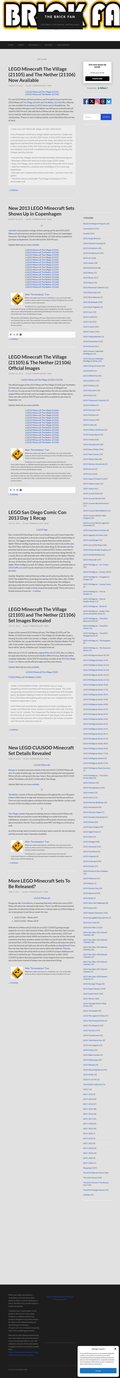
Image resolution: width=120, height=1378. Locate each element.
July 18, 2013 (14, 523)
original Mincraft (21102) (49, 652)
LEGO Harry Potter (91, 449)
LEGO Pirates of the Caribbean (95, 871)
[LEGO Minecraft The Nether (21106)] (42, 94)
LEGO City (87, 322)
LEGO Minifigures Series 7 (93, 753)
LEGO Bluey (88, 273)
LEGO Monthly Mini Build (93, 817)
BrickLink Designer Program (94, 223)
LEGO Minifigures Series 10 (94, 655)
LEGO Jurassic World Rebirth (95, 510)
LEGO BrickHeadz (90, 302)
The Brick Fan (60, 17)
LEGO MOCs (88, 797)
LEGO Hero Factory (91, 454)
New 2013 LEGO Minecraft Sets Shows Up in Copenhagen (41, 211)
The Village (13, 813)
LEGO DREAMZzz (90, 376)
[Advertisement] (97, 170)
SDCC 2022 (88, 1143)
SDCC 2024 (88, 1153)
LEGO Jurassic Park (91, 493)
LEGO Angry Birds (90, 238)
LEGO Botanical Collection (94, 287)
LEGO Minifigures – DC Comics (96, 564)
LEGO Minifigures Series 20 (94, 704)
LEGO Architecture (91, 253)
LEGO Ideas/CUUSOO (92, 479)
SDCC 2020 (88, 1133)
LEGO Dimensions (90, 341)
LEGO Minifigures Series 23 (94, 719)
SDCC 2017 (88, 1119)
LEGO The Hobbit (90, 1011)
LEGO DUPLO (89, 381)
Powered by (91, 88)
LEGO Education (90, 390)
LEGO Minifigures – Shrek (93, 606)
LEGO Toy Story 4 (90, 1030)
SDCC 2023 (88, 1148)
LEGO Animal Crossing (92, 243)
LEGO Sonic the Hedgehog (94, 903)
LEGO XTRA (88, 1074)
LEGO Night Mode (90, 832)
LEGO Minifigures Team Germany (96, 768)
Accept (98, 1371)
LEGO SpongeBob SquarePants (95, 918)
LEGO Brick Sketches (91, 297)
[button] (115, 1349)
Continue (14, 190)
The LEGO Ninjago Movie (93, 1190)
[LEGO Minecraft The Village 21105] (42, 672)
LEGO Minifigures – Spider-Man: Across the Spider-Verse (96, 612)
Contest (86, 233)
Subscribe (97, 78)
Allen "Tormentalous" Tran (39, 86)
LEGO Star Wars (89, 927)
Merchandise (63, 45)
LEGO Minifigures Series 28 (94, 743)
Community (88, 228)
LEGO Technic (88, 998)
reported (39, 773)
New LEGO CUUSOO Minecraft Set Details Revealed (41, 750)
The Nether (13, 794)
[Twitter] (14, 334)
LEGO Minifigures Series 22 (94, 714)
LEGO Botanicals (90, 292)
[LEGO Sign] (41, 529)
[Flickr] (21, 334)
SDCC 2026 (88, 1163)
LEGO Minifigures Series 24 (94, 724)
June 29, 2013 (14, 759)
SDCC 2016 (88, 1114)
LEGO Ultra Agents (91, 1045)
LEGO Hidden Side (90, 459)
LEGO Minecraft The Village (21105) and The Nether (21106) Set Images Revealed (41, 614)
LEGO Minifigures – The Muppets (96, 640)
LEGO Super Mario (90, 994)
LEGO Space (88, 908)
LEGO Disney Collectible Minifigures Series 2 (93, 359)
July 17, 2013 (14, 626)
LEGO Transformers (91, 1035)
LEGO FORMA (89, 405)
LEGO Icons (88, 474)
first (41, 111)
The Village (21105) (31, 102)
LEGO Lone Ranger (91, 540)
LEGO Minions (89, 783)
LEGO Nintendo (89, 846)
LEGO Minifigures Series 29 (94, 748)
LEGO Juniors (88, 488)
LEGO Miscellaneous (91, 787)
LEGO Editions (89, 385)
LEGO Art (87, 258)
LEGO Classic (88, 327)
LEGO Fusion (88, 425)
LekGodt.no (13, 230)
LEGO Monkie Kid (90, 807)
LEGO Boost (88, 282)
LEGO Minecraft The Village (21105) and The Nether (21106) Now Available (41, 74)
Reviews (48, 45)
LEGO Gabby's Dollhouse (93, 430)
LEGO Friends (89, 420)
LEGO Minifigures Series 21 (94, 709)
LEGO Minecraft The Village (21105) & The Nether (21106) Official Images (39, 362)
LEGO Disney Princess (92, 366)
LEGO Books (88, 277)
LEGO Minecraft (89, 560)
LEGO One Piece (90, 851)
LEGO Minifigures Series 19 (94, 699)
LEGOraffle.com (15, 567)
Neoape (11, 770)
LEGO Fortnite (89, 415)
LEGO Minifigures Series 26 (94, 734)
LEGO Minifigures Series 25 (94, 729)
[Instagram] (17, 334)
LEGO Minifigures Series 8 (93, 758)
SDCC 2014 (88, 1104)
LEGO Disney (88, 346)
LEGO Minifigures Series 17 (94, 689)
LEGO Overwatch (90, 861)
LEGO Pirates (88, 866)
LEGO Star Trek (89, 922)
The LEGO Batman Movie (93, 1173)
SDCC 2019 (88, 1128)
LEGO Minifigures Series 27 (94, 738)
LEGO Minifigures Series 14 (94, 675)
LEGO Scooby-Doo (91, 888)
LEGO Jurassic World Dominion (96, 503)
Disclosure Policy (60, 1299)
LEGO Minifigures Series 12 (94, 665)
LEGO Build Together (91, 307)
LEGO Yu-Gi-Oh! (90, 1079)
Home (11, 45)
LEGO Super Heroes (91, 989)
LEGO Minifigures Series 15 (94, 680)
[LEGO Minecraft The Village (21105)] (42, 92)
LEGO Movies (88, 822)
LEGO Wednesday (90, 1060)
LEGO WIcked (89, 1065)
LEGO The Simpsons (91, 1025)
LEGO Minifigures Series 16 (94, 685)
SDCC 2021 (88, 1138)
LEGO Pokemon (89, 878)
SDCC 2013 (88, 1099)
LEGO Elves (88, 395)
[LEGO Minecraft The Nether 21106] (24, 677)
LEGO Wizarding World (92, 1070)
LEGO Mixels (88, 792)
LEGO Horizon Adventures (94, 464)
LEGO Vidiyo (88, 1050)
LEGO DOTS (88, 371)
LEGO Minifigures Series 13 (94, 670)
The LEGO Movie (90, 1177)
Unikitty (86, 1195)
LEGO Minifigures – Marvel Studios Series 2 (94, 600)
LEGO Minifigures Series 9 (93, 763)
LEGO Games (88, 439)
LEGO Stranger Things (92, 984)
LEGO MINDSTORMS (92, 555)
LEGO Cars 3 (88, 312)
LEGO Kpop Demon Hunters (94, 530)
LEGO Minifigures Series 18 (94, 694)
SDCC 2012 (88, 1094)
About (21, 45)
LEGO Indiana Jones (91, 483)
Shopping (87, 1168)
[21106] (59, 380)
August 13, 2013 (15, 374)
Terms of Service (53, 1296)
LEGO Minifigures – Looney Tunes (97, 584)
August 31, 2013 (15, 86)
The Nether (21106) (52, 102)
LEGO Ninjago (89, 841)
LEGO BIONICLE (90, 268)
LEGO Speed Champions (93, 913)
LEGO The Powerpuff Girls (94, 1021)
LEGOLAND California (92, 1084)
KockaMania (27, 903)
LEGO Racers (88, 883)
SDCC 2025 (88, 1158)
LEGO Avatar (88, 263)
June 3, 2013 (13, 892)
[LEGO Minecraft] (42, 765)
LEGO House (88, 469)
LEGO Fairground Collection (94, 400)
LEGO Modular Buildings (93, 802)
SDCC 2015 (88, 1109)
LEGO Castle (88, 317)
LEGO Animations (90, 248)
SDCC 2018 (88, 1123)
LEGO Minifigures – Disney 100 (96, 572)
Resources (33, 45)
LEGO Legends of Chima (93, 535)
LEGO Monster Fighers (92, 812)
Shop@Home (64, 945)
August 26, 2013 (15, 219)
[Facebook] (11, 334)
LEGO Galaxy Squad (91, 434)
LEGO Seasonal (89, 893)
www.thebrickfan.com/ (19, 329)
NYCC (85, 1089)
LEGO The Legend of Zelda (94, 1016)
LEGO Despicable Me (91, 336)
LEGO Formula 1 (90, 410)
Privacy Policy (66, 1296)
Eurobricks (13, 391)
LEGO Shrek (88, 898)
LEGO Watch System (91, 1055)
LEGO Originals (89, 856)
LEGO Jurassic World (91, 498)
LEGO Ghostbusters (91, 444)
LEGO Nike (87, 837)
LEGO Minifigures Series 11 (94, 660)
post (72, 543)
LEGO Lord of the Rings (92, 545)
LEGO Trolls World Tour (92, 1040)
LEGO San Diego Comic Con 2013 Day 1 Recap (37, 515)
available (35, 245)
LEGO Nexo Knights (91, 827)
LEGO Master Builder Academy (95, 550)
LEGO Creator (89, 331)
